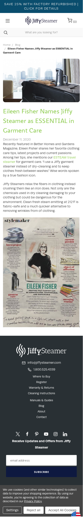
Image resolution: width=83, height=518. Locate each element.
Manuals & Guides (41, 400)
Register (41, 382)
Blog (41, 405)
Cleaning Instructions (41, 393)
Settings (12, 510)
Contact (41, 417)
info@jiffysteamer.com (44, 362)
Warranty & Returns (41, 387)
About (41, 411)
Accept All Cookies (62, 510)
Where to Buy (41, 376)
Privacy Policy (33, 501)
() (74, 21)
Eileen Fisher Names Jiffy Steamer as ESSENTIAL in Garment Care (38, 120)
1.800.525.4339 (44, 369)
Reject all (33, 510)
